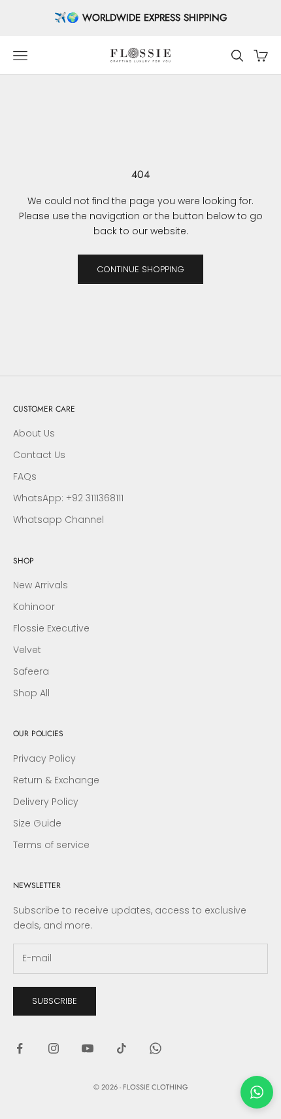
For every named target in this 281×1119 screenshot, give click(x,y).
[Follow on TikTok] (121, 1048)
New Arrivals (40, 585)
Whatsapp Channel (58, 519)
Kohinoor (34, 606)
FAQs (25, 476)
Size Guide (37, 823)
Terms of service (51, 844)
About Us (34, 433)
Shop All (31, 693)
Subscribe (54, 1001)
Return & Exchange (56, 780)
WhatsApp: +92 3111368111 (68, 498)
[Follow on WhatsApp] (155, 1048)
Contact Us (39, 454)
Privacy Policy (44, 758)
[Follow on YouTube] (87, 1048)
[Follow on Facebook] (19, 1048)
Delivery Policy (45, 801)
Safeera (31, 671)
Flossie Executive (51, 628)
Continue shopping (140, 269)
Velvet (27, 649)
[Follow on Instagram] (53, 1048)
